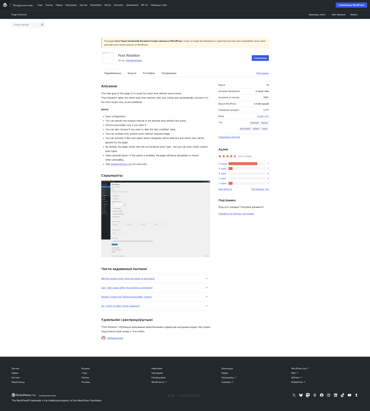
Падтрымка (262, 73)
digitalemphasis (134, 60)
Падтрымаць (229, 377)
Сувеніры (227, 382)
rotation (256, 129)
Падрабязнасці (112, 73)
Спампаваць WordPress (351, 5)
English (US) (263, 116)
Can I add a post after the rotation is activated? (127, 287)
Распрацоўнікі (158, 377)
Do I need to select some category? (120, 306)
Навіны (15, 373)
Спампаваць (260, 58)
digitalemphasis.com (121, 164)
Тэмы (84, 373)
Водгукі (132, 73)
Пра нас (15, 368)
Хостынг (16, 377)
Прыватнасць (18, 382)
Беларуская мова (47, 395)
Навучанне (156, 368)
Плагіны (85, 377)
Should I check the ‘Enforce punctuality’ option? (126, 296)
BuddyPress (298, 382)
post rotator (245, 129)
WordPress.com (300, 368)
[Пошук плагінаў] (42, 25)
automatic (255, 123)
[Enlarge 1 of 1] (206, 184)
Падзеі (224, 373)
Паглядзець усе (260, 189)
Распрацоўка (169, 73)
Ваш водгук (225, 189)
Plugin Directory (19, 14)
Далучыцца (227, 368)
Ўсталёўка (149, 73)
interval (264, 123)
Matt (294, 373)
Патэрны (86, 382)
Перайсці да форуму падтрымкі (236, 213)
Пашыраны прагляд (229, 137)
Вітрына (85, 368)
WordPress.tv (159, 382)
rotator (265, 129)
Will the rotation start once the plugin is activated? (128, 278)
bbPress (296, 377)
